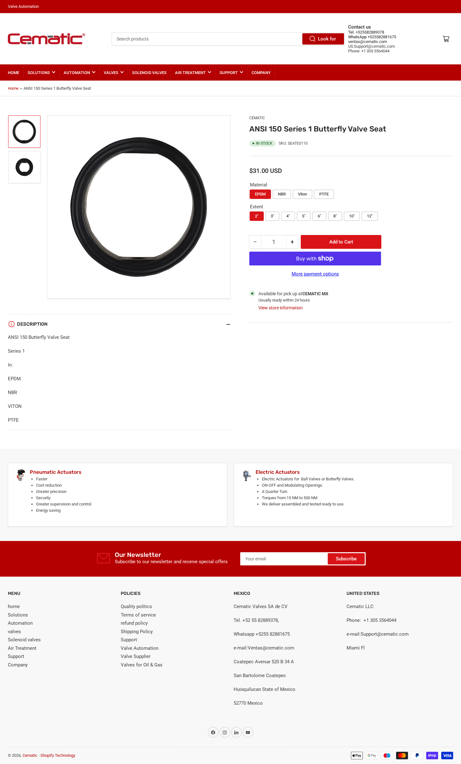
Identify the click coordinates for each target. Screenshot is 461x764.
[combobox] (228, 38)
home (13, 72)
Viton (302, 194)
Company (261, 72)
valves (111, 72)
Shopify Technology (57, 755)
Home (13, 88)
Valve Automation (139, 648)
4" (288, 216)
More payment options (315, 274)
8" (335, 216)
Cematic (257, 118)
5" (303, 216)
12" (370, 216)
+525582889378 (369, 32)
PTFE (324, 194)
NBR (282, 194)
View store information (280, 307)
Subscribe (346, 559)
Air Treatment (190, 72)
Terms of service (138, 615)
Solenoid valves (149, 72)
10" (352, 216)
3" (272, 216)
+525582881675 (381, 37)
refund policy (134, 623)
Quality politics (136, 606)
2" (256, 216)
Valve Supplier (136, 656)
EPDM (260, 194)
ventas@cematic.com (367, 41)
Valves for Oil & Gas (141, 665)
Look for (327, 39)
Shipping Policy (137, 631)
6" (319, 216)
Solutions (39, 72)
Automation (77, 72)
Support (229, 72)
